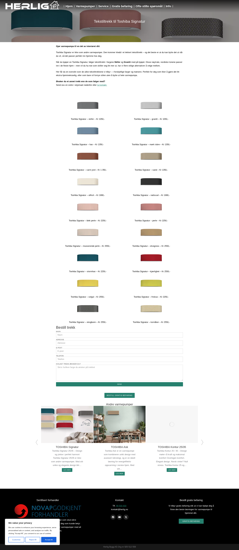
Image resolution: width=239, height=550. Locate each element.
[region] (32, 532)
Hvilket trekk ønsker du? (68, 364)
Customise (16, 540)
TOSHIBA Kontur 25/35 (172, 447)
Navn (58, 331)
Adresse (60, 339)
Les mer (67, 470)
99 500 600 (121, 506)
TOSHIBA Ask (119, 447)
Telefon (60, 356)
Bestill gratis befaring (119, 395)
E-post (59, 348)
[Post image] (67, 424)
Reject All (32, 540)
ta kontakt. (102, 85)
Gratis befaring (191, 521)
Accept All (49, 540)
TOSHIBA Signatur (67, 447)
